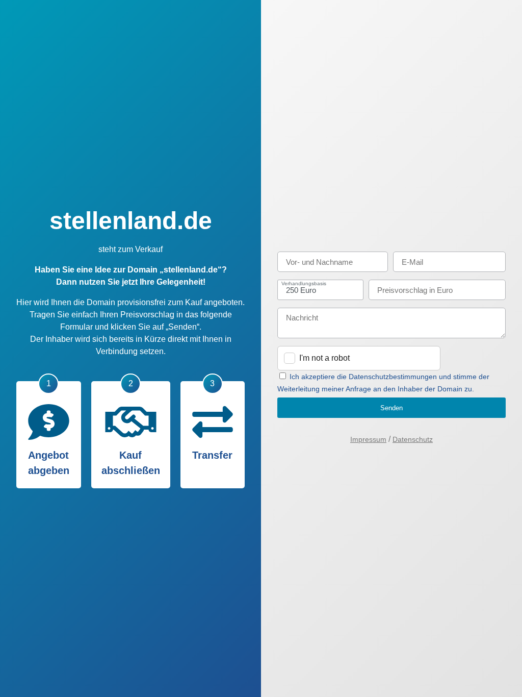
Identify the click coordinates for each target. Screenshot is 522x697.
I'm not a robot (324, 358)
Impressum (368, 439)
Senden (391, 408)
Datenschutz (413, 439)
